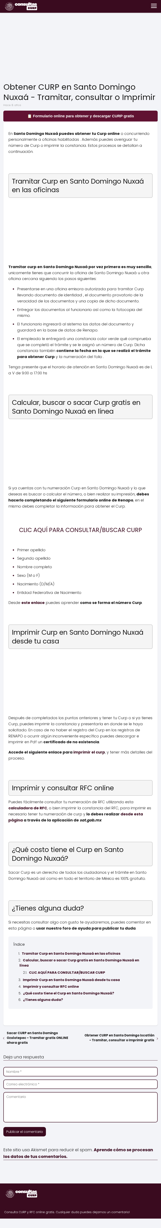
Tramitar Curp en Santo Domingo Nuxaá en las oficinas (71, 953)
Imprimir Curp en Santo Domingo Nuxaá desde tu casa (71, 979)
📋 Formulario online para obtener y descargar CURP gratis (80, 116)
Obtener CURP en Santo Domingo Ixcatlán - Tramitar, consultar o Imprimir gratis (119, 1037)
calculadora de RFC (27, 808)
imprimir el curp (89, 752)
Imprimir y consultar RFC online (51, 986)
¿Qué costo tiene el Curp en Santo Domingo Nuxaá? (68, 993)
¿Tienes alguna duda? (43, 999)
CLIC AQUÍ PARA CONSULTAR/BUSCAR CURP (67, 972)
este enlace (33, 602)
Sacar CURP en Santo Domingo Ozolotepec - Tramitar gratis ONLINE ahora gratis (37, 1038)
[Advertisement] (80, 48)
